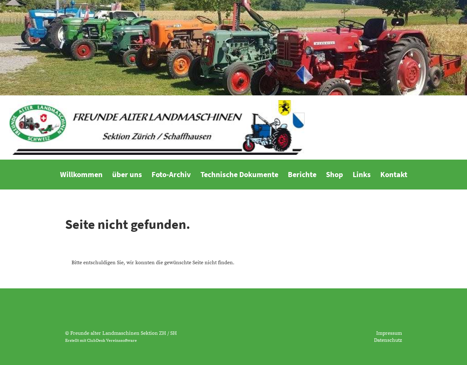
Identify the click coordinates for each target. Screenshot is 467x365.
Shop (334, 174)
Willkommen (81, 174)
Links (362, 174)
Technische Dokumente (239, 174)
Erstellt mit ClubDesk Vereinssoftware (101, 340)
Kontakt (393, 174)
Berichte (302, 174)
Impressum (389, 333)
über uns (127, 174)
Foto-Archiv (171, 174)
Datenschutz (388, 340)
